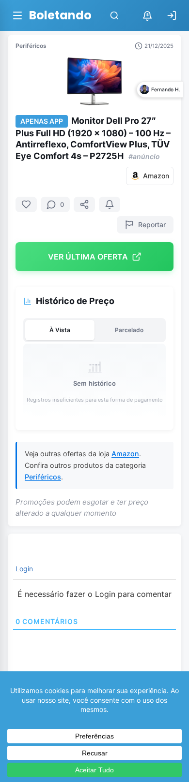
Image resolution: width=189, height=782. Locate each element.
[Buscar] (114, 15)
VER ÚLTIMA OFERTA (88, 256)
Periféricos (31, 45)
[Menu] (17, 15)
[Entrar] (171, 15)
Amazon (125, 453)
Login (23, 569)
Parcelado (129, 329)
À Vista (59, 329)
